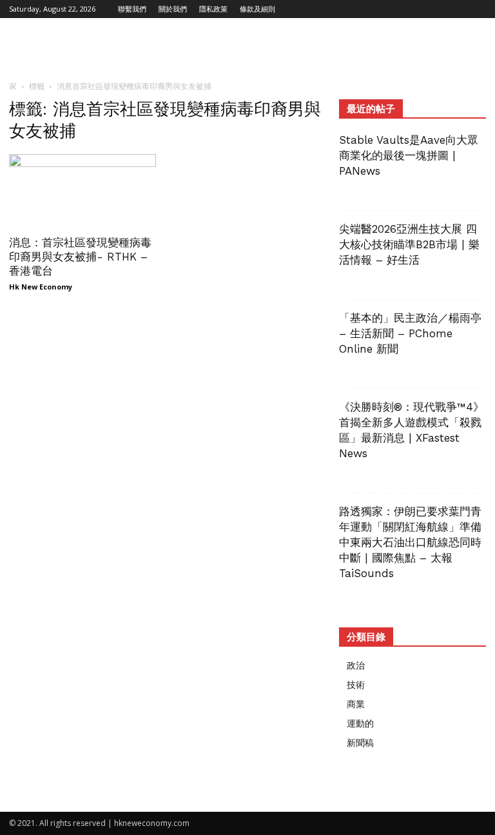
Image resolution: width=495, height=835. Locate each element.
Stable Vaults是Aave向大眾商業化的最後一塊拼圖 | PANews (408, 155)
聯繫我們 (132, 9)
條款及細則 (257, 9)
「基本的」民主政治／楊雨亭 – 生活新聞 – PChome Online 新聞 (410, 333)
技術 (356, 684)
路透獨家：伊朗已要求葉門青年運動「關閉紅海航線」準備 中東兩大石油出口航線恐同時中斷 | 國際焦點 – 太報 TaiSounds (415, 542)
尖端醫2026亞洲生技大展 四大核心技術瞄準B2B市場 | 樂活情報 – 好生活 (409, 244)
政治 (356, 665)
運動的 (360, 723)
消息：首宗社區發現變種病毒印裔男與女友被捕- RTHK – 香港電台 (80, 256)
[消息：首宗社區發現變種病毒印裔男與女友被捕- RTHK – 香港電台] (82, 190)
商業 (356, 704)
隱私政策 (213, 9)
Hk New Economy (40, 286)
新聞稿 (360, 742)
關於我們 (173, 9)
